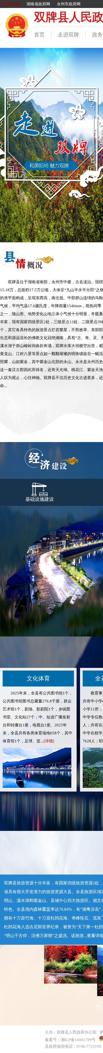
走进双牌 (68, 35)
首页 (39, 35)
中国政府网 (10, 4)
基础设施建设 (39, 499)
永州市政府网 (69, 4)
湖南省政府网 (38, 4)
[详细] (49, 741)
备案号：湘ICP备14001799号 (70, 1040)
